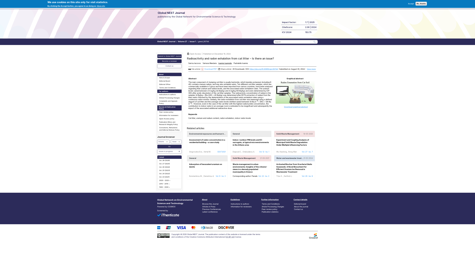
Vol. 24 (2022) (164, 174)
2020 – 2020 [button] (164, 180)
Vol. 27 (304, 152)
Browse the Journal (210, 204)
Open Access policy (166, 119)
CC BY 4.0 (230, 237)
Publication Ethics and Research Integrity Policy (168, 123)
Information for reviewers (168, 115)
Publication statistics (270, 212)
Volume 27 (182, 41)
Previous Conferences (211, 209)
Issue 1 (193, 41)
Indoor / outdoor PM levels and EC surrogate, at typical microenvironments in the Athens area (251, 142)
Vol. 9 (218, 176)
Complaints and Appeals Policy (168, 102)
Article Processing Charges (169, 98)
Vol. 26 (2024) (164, 167)
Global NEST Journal (166, 41)
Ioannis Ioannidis (225, 63)
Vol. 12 (261, 152)
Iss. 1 (267, 152)
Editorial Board (164, 81)
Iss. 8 (311, 176)
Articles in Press (208, 206)
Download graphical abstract (296, 107)
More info (101, 6)
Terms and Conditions (167, 88)
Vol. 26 (304, 176)
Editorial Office (164, 84)
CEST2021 (221, 152)
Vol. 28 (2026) (164, 160)
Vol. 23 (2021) (164, 177)
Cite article (195, 69)
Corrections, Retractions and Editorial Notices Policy (169, 129)
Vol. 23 (261, 176)
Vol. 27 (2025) (164, 164)
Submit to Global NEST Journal (169, 56)
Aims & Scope (164, 78)
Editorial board (300, 204)
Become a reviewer (169, 61)
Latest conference (210, 212)
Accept (411, 4)
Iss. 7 (311, 152)
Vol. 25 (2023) (164, 170)
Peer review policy (166, 112)
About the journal (301, 206)
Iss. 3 (224, 176)
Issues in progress (166, 151)
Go (169, 146)
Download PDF (210, 69)
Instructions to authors (167, 94)
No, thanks (421, 4)
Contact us (169, 66)
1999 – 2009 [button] (164, 187)
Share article (226, 69)
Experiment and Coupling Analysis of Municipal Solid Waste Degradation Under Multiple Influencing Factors (292, 142)
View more (311, 69)
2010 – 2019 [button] (164, 184)
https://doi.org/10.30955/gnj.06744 (263, 69)
